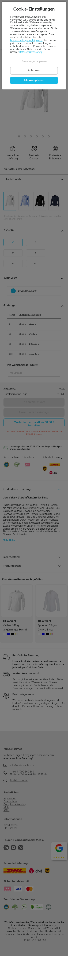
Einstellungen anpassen (33, 61)
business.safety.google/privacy (26, 40)
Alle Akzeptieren (34, 80)
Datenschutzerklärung (31, 52)
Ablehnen (34, 70)
